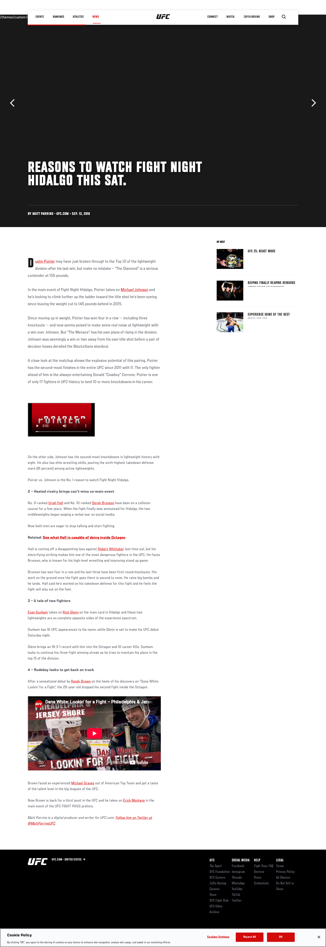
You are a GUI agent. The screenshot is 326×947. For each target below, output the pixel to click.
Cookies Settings (218, 936)
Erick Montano (134, 801)
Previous (14, 103)
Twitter (237, 901)
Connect (213, 17)
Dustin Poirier (45, 261)
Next (312, 103)
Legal (280, 860)
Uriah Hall (55, 503)
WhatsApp (238, 883)
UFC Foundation (220, 872)
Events (40, 17)
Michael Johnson (134, 290)
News (95, 17)
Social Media (240, 860)
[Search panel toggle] (283, 17)
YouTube (237, 889)
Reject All (249, 936)
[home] (163, 16)
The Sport (216, 866)
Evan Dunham (38, 613)
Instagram (238, 872)
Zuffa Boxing (252, 17)
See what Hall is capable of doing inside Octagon (84, 538)
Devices (259, 872)
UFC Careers (217, 878)
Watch (231, 17)
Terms (280, 866)
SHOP (272, 17)
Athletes (78, 17)
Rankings (58, 17)
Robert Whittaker (111, 549)
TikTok (236, 895)
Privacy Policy (285, 872)
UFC (212, 860)
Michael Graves (82, 783)
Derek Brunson (103, 503)
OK (281, 936)
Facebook (238, 866)
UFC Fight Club (219, 901)
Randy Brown (81, 682)
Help (257, 860)
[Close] (319, 937)
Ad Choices (283, 878)
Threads (237, 878)
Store (213, 895)
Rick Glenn (71, 613)
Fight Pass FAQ (263, 866)
